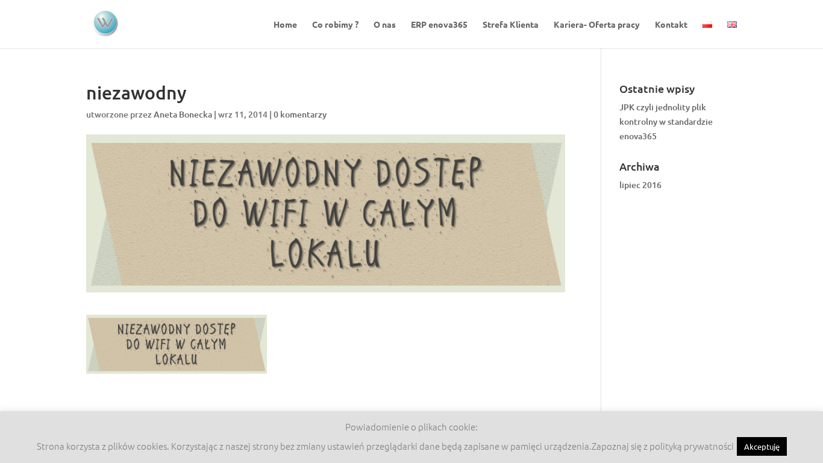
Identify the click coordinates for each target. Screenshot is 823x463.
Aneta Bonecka (183, 114)
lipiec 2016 (640, 185)
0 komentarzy (300, 114)
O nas (385, 25)
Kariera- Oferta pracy (597, 25)
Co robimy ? (335, 25)
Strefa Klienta (511, 25)
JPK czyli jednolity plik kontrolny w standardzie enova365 (666, 121)
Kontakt (671, 25)
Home (285, 25)
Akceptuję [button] (762, 446)
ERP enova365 (439, 25)
